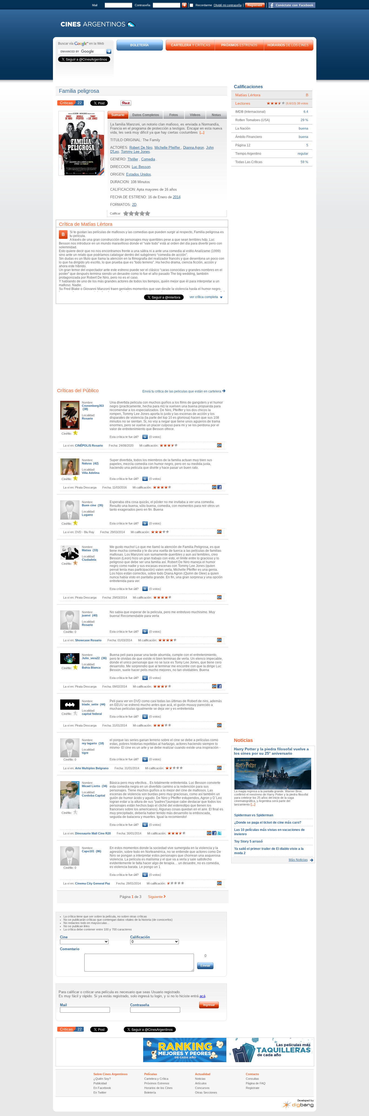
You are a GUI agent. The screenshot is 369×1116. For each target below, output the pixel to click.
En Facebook (102, 1087)
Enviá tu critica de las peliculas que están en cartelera (182, 391)
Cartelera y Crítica (156, 1078)
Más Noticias (298, 860)
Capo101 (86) (91, 851)
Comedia (148, 159)
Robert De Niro (140, 148)
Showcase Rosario (88, 640)
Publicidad (100, 1083)
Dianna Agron (193, 148)
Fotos (173, 115)
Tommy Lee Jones (135, 152)
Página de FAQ (256, 1083)
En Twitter (99, 1092)
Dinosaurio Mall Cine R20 (93, 833)
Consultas (252, 1078)
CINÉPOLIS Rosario (89, 445)
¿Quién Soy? (102, 1078)
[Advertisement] (215, 65)
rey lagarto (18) (93, 743)
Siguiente (155, 897)
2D (134, 205)
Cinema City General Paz (92, 883)
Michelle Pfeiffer (168, 148)
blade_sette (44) (93, 704)
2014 (176, 197)
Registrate (254, 5)
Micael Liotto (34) (94, 786)
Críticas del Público (78, 390)
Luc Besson (141, 167)
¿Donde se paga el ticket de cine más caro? (267, 822)
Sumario (117, 115)
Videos (195, 115)
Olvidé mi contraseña (227, 5)
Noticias (200, 1078)
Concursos (202, 1087)
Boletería (150, 1092)
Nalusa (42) (90, 463)
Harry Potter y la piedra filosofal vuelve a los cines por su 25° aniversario (271, 751)
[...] (201, 132)
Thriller (133, 159)
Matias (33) (90, 550)
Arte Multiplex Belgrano (92, 768)
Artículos (201, 1083)
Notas (216, 115)
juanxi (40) (90, 615)
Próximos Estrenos (156, 1083)
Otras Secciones (206, 1092)
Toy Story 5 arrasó (248, 841)
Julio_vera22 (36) (94, 658)
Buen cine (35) (92, 505)
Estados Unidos (138, 174)
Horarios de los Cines (158, 1087)
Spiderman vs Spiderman (253, 815)
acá (202, 996)
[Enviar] (205, 965)
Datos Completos (145, 115)
